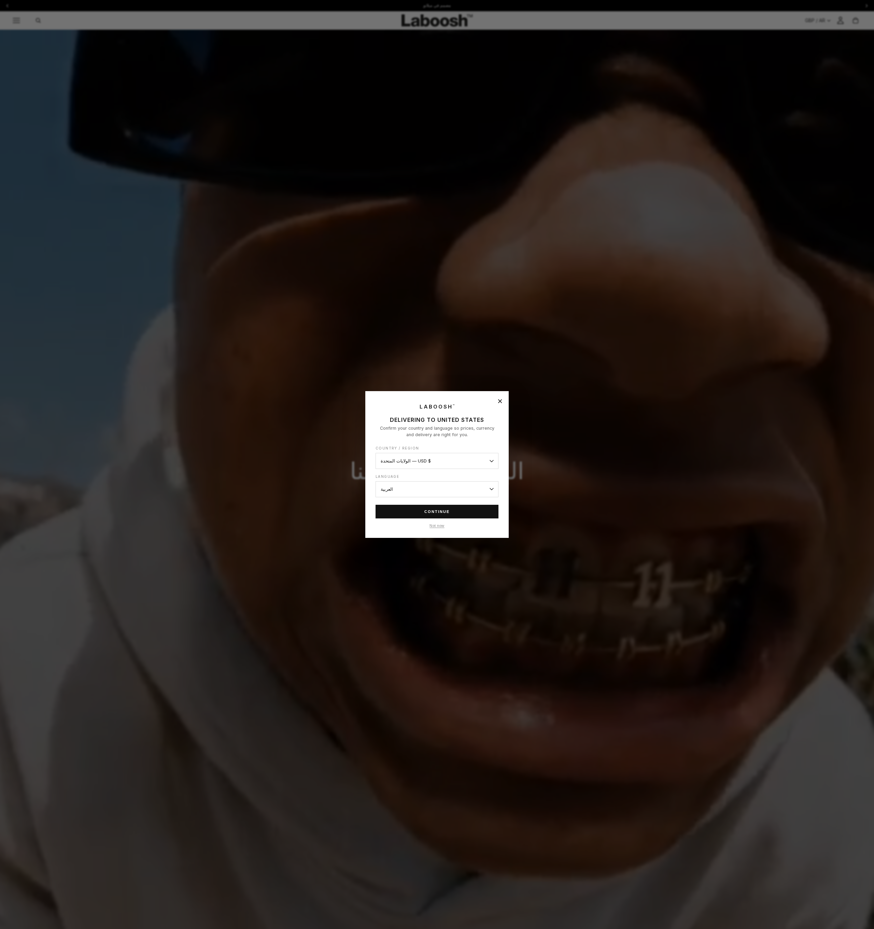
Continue (437, 512)
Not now (437, 526)
